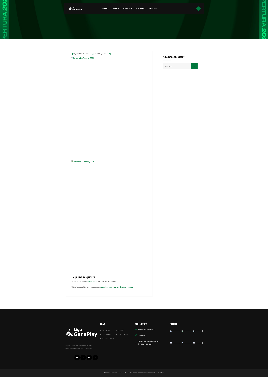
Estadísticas (153, 8)
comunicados (127, 8)
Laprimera (104, 8)
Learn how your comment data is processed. (117, 287)
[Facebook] (77, 357)
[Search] (194, 66)
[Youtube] (89, 357)
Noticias (116, 8)
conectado (92, 281)
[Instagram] (95, 357)
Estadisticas (140, 8)
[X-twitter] (83, 357)
